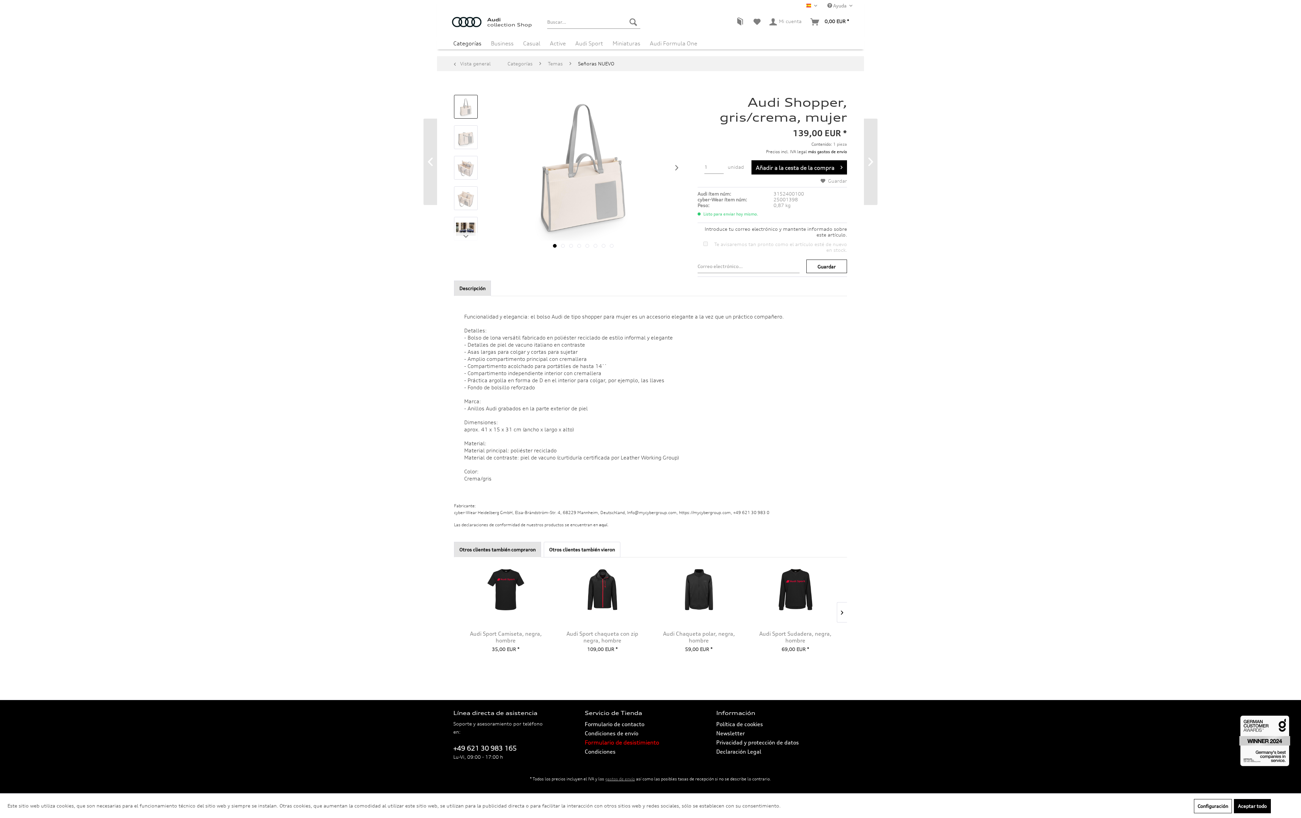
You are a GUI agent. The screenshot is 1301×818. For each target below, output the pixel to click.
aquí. (603, 524)
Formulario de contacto (614, 724)
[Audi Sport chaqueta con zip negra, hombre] (602, 589)
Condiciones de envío (611, 733)
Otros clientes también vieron (582, 549)
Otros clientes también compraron (497, 549)
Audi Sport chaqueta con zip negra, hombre (602, 637)
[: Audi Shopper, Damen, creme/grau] (466, 107)
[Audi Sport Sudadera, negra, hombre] (795, 589)
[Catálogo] (739, 22)
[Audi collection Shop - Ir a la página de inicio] (469, 25)
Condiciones (600, 751)
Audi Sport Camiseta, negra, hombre (506, 637)
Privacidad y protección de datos (757, 742)
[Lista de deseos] (757, 22)
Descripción (472, 288)
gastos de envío (620, 778)
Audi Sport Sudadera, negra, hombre (795, 637)
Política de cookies (739, 724)
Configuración (1213, 806)
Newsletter (730, 733)
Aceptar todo (1252, 806)
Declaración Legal (738, 751)
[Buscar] (633, 22)
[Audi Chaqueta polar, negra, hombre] (699, 589)
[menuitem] (593, 22)
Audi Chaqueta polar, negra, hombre (699, 637)
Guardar (827, 266)
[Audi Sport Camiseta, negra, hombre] (505, 589)
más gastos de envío (827, 151)
